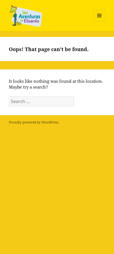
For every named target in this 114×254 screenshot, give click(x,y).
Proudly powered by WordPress (33, 122)
